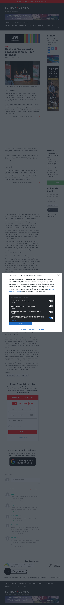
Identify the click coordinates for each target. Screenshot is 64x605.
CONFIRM (21, 323)
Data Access (32, 329)
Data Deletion (23, 329)
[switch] (51, 301)
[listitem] (32, 297)
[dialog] (32, 302)
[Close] (59, 275)
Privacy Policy (40, 329)
